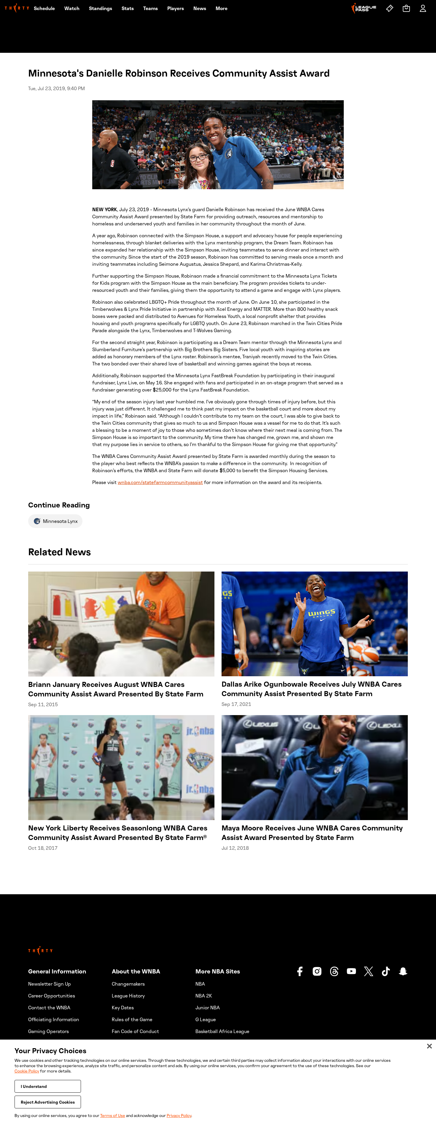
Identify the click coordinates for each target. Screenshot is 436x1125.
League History (128, 996)
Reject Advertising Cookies (48, 1102)
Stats (128, 8)
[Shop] (406, 8)
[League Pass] (364, 8)
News (199, 8)
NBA (200, 984)
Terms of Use (112, 1115)
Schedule (44, 8)
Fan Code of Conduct (135, 1031)
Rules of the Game (132, 1019)
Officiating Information (53, 1019)
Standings (100, 8)
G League (205, 1019)
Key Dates (123, 1008)
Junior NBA (207, 1008)
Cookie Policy (27, 1070)
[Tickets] (389, 8)
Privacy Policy (179, 1115)
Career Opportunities (51, 996)
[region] (218, 1082)
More (221, 8)
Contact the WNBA (49, 1008)
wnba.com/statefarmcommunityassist (160, 482)
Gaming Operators (48, 1031)
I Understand (34, 1086)
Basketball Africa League (222, 1031)
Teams (150, 8)
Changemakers (128, 984)
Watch (71, 8)
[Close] (429, 1046)
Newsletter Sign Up (49, 984)
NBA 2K (203, 996)
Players (175, 8)
